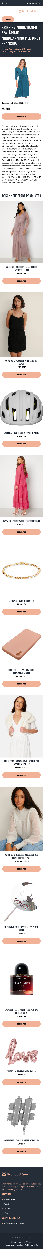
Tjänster (7, 1204)
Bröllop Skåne (9, 1199)
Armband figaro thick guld (21, 600)
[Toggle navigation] (5, 11)
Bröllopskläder (18, 103)
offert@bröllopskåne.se (33, 3)
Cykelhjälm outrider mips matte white (21, 432)
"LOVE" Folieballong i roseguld (21, 1071)
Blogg (13, 1242)
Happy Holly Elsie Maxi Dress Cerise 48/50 (21, 521)
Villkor (29, 1242)
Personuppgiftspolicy (14, 1245)
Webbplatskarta (31, 1245)
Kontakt (21, 1242)
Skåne (6, 3)
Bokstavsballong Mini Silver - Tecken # (22, 1140)
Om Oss (7, 1208)
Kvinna (28, 103)
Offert (8, 19)
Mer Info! (21, 116)
